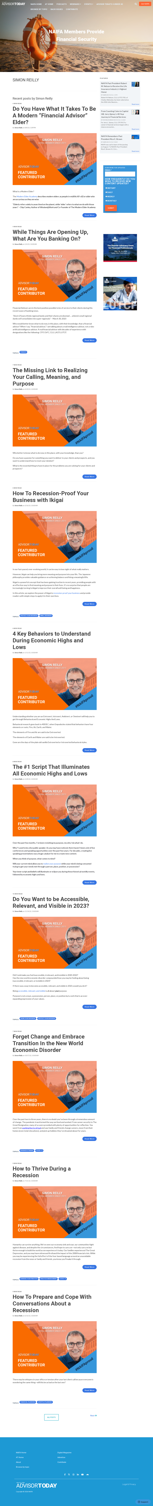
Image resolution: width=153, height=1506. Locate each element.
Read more (135, 104)
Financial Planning (27, 1402)
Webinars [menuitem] (75, 4)
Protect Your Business (29, 615)
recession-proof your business (66, 593)
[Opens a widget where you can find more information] (143, 1502)
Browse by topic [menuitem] (22, 1467)
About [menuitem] (18, 1462)
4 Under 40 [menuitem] (109, 4)
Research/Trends (26, 1150)
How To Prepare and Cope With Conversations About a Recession (52, 1303)
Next (92, 1415)
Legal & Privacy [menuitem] (129, 1484)
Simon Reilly (19, 128)
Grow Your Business (27, 1018)
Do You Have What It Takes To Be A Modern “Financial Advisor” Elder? (54, 115)
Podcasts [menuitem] (62, 4)
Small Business (46, 615)
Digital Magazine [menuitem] (64, 1453)
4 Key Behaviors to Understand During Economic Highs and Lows (52, 640)
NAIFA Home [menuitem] (36, 4)
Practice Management (48, 1278)
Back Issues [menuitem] (57, 9)
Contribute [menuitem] (72, 9)
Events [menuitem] (88, 4)
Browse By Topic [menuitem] (39, 9)
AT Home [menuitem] (49, 4)
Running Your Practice (29, 1278)
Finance (23, 352)
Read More (89, 215)
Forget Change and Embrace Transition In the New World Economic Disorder (49, 1043)
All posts (51, 1417)
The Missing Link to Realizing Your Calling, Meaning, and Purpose (50, 377)
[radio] (120, 188)
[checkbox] (120, 194)
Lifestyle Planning (45, 1402)
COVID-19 (39, 1150)
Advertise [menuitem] (61, 1457)
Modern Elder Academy (27, 196)
